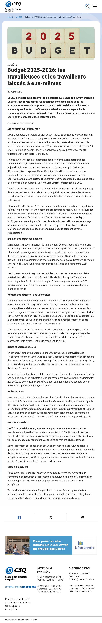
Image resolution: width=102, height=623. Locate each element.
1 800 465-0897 (54, 589)
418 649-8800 (85, 591)
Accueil (10, 17)
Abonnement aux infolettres (18, 602)
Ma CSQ (19, 17)
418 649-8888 (86, 585)
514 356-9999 (53, 592)
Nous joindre (11, 609)
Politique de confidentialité (17, 599)
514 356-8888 (54, 586)
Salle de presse (12, 606)
